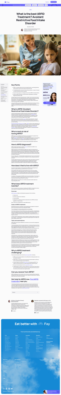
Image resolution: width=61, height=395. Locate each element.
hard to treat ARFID (28, 254)
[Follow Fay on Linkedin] (6, 388)
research (15, 137)
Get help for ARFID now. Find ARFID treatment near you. (3, 101)
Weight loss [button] (35, 5)
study (23, 138)
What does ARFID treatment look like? (3, 95)
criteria (26, 146)
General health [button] (40, 5)
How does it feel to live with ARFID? (4, 93)
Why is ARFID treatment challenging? (4, 96)
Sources (13, 292)
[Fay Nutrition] (6, 2)
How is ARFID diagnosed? (4, 91)
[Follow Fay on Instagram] (4, 388)
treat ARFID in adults (28, 264)
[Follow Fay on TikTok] (9, 388)
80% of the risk (26, 262)
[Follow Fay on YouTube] (12, 388)
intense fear (33, 114)
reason (24, 119)
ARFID (28, 123)
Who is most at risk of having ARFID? (3, 90)
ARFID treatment (14, 193)
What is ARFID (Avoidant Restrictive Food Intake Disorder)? (4, 88)
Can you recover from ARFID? (3, 98)
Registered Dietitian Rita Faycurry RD (18, 123)
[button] (48, 2)
